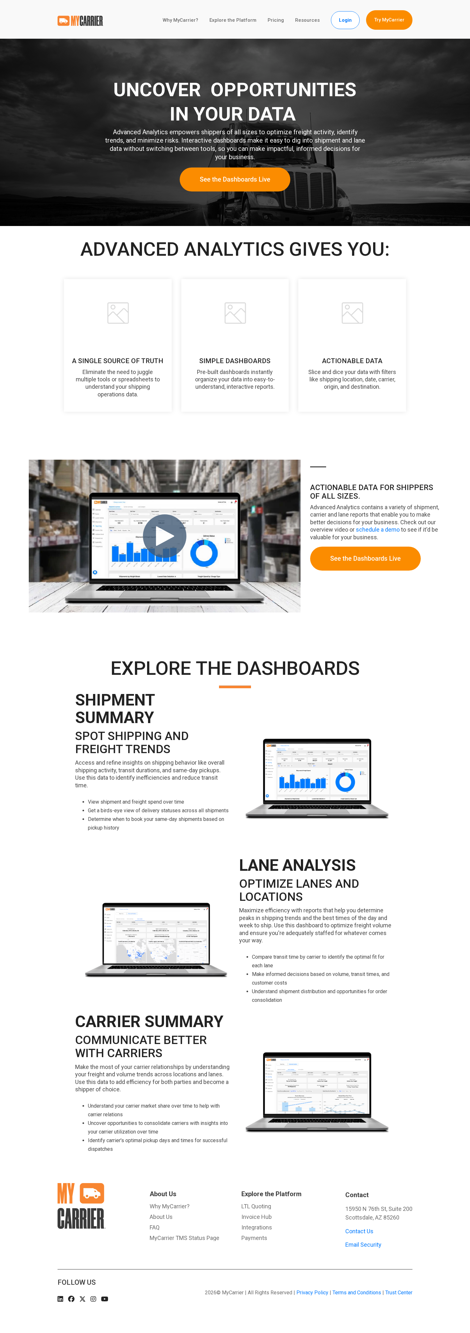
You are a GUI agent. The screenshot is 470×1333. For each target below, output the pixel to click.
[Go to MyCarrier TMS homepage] (82, 1225)
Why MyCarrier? (180, 20)
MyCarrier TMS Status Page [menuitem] (184, 1238)
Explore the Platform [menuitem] (271, 1194)
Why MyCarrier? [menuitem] (170, 1206)
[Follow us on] (60, 1299)
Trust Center (398, 1293)
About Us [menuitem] (163, 1194)
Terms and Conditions (357, 1293)
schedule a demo (378, 529)
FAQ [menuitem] (155, 1227)
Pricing (276, 20)
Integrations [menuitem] (256, 1227)
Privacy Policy (312, 1293)
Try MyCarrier (389, 20)
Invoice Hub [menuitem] (256, 1217)
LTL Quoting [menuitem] (256, 1206)
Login (345, 20)
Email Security (363, 1244)
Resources (307, 20)
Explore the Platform (232, 20)
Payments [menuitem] (254, 1238)
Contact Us (359, 1231)
